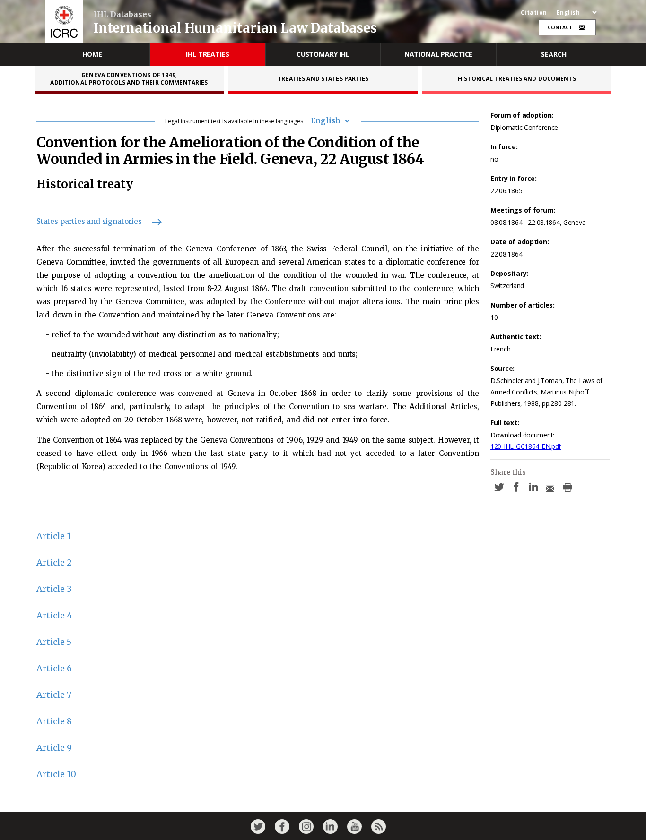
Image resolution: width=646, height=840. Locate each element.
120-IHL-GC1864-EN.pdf (525, 446)
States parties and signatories (89, 221)
